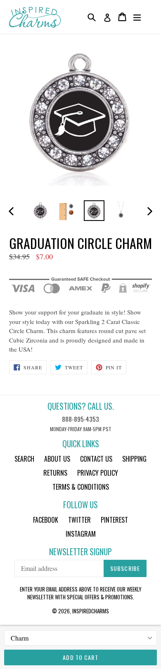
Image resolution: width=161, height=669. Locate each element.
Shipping (134, 459)
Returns (55, 473)
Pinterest (114, 520)
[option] (40, 210)
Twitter (79, 520)
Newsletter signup (80, 551)
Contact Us (96, 459)
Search (24, 459)
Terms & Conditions (80, 487)
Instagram (81, 534)
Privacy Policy (97, 473)
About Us (57, 459)
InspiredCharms (90, 611)
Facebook (45, 520)
